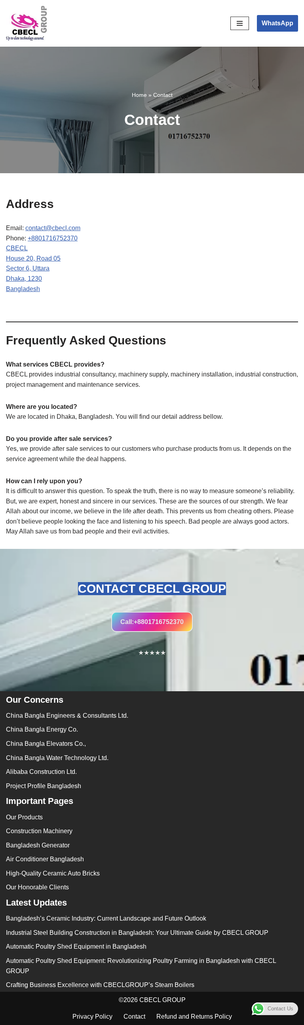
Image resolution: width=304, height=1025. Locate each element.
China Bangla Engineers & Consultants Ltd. (67, 715)
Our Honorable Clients (37, 887)
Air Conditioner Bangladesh (45, 859)
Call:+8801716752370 (152, 621)
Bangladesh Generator (38, 845)
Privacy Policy (92, 1016)
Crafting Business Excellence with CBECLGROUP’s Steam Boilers (100, 985)
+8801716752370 (53, 238)
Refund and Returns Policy (194, 1016)
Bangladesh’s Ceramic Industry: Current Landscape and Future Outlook (106, 918)
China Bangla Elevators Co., (46, 743)
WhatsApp (277, 23)
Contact (134, 1016)
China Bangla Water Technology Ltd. (57, 758)
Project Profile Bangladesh (43, 786)
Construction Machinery (39, 831)
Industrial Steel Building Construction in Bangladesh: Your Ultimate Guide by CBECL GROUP (137, 932)
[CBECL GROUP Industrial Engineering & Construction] (27, 23)
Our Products (24, 817)
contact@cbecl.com (52, 228)
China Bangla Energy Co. (42, 729)
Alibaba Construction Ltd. (41, 771)
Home (139, 95)
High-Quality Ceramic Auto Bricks (53, 873)
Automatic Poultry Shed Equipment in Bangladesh (76, 946)
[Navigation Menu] (239, 23)
